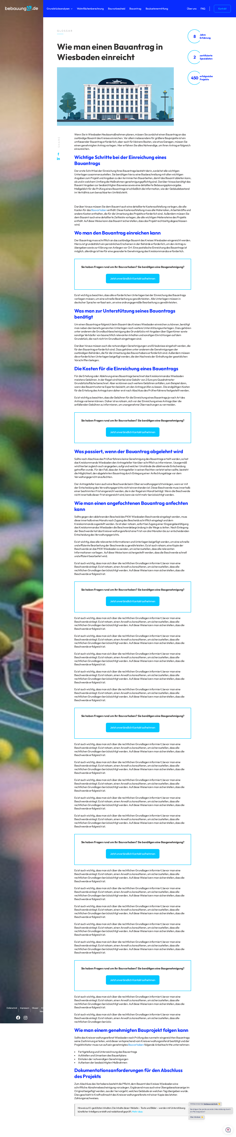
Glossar (35, 1008)
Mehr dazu (137, 1111)
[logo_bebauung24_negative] (21, 7)
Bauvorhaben (99, 210)
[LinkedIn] (59, 158)
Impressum (24, 1008)
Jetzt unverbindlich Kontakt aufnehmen (132, 278)
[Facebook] (59, 154)
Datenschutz (12, 1008)
